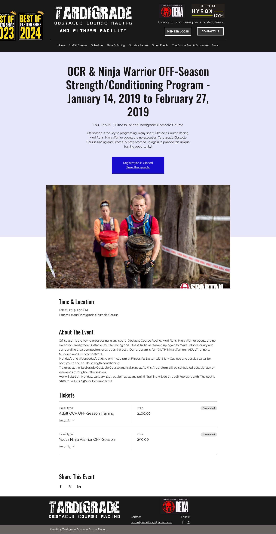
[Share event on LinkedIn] (79, 486)
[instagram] (188, 522)
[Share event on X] (70, 486)
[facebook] (183, 522)
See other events (138, 167)
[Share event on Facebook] (61, 486)
